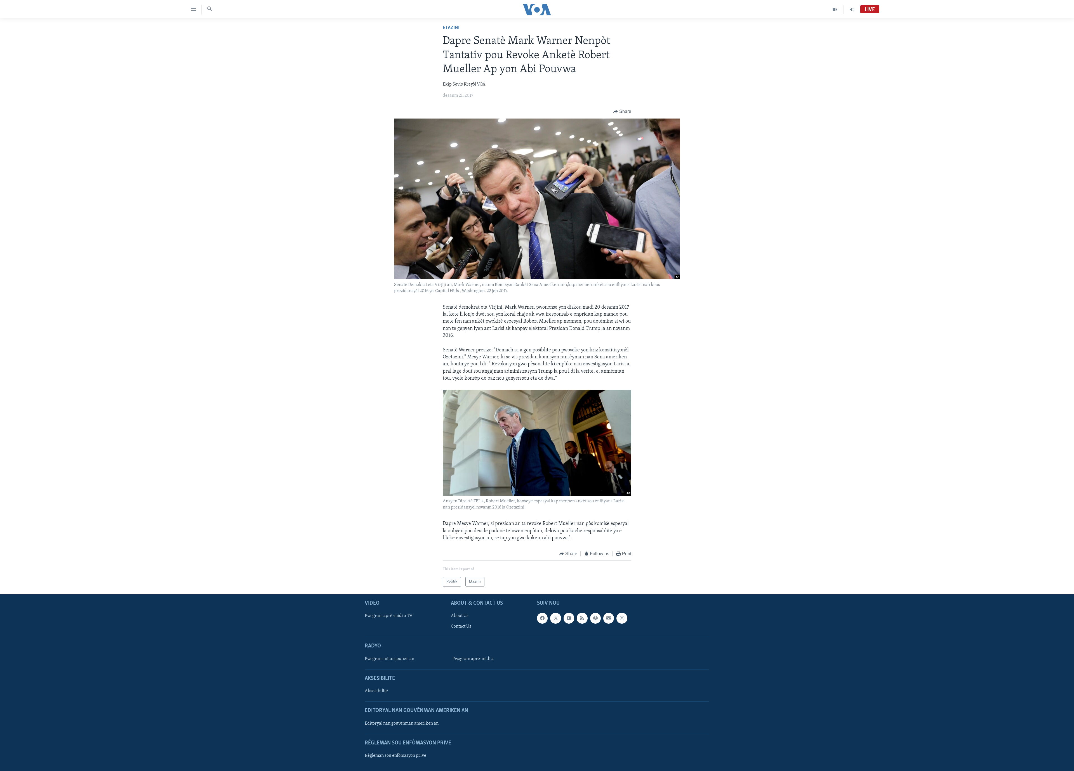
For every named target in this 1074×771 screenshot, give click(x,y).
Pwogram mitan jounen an (389, 659)
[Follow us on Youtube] (569, 618)
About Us (459, 616)
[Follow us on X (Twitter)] (555, 618)
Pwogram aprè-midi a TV (389, 616)
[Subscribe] (608, 618)
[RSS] (582, 618)
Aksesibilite (376, 691)
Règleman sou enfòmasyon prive (395, 755)
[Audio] (852, 9)
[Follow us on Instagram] (621, 618)
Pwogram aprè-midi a (473, 659)
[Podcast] (595, 618)
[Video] (835, 9)
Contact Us (461, 627)
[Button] (622, 111)
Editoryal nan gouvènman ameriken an (402, 723)
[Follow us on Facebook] (542, 618)
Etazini (451, 27)
